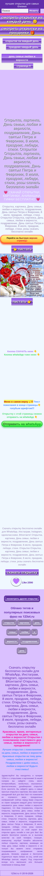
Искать (33, 10)
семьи (12, 631)
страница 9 (24, 66)
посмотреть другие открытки (22, 598)
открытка (9, 622)
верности (12, 641)
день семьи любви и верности (22, 58)
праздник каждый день (23, 47)
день (37, 622)
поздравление (29, 641)
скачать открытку (22, 572)
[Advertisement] (22, 93)
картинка (24, 622)
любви (24, 631)
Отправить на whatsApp (22, 424)
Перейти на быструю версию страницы (22, 239)
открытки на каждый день (22, 41)
